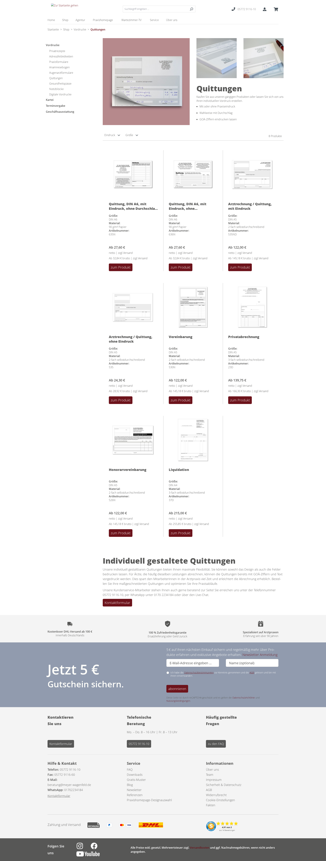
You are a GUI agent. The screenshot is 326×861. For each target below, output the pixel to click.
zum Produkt (121, 267)
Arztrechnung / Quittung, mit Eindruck (250, 206)
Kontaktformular (117, 602)
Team (209, 775)
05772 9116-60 (64, 775)
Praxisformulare (58, 62)
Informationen (219, 763)
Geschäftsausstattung (60, 112)
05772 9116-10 (139, 744)
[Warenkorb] (274, 9)
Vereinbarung (180, 337)
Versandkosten (199, 847)
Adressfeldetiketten (61, 56)
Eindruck (110, 135)
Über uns (212, 769)
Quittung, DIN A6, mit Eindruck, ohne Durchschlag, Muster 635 (133, 206)
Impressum (214, 780)
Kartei (49, 100)
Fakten (210, 805)
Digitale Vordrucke (60, 94)
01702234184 (73, 790)
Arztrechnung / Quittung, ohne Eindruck (130, 339)
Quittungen (56, 78)
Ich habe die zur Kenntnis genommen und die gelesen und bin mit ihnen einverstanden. (223, 674)
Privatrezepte (57, 51)
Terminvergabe (55, 106)
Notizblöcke (56, 89)
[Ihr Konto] (265, 9)
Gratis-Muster (136, 780)
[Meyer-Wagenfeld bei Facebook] (97, 848)
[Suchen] (191, 9)
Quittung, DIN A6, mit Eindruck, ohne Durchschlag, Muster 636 (190, 206)
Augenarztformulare (61, 73)
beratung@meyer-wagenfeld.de (69, 785)
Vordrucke (52, 45)
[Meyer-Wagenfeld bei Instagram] (83, 848)
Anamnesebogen (59, 67)
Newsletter (134, 790)
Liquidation (179, 469)
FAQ (130, 769)
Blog (130, 785)
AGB (252, 672)
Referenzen (135, 795)
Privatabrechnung (243, 337)
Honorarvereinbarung (127, 469)
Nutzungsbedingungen (178, 700)
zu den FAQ (216, 744)
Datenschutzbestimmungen (199, 672)
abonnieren (177, 688)
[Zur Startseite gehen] (65, 8)
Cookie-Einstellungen (220, 800)
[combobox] (155, 9)
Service (133, 763)
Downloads (134, 775)
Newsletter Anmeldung (259, 654)
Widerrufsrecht (216, 795)
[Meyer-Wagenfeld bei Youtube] (91, 856)
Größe (129, 135)
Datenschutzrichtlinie (243, 697)
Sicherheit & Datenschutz (223, 785)
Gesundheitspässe (60, 83)
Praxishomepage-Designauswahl (149, 800)
